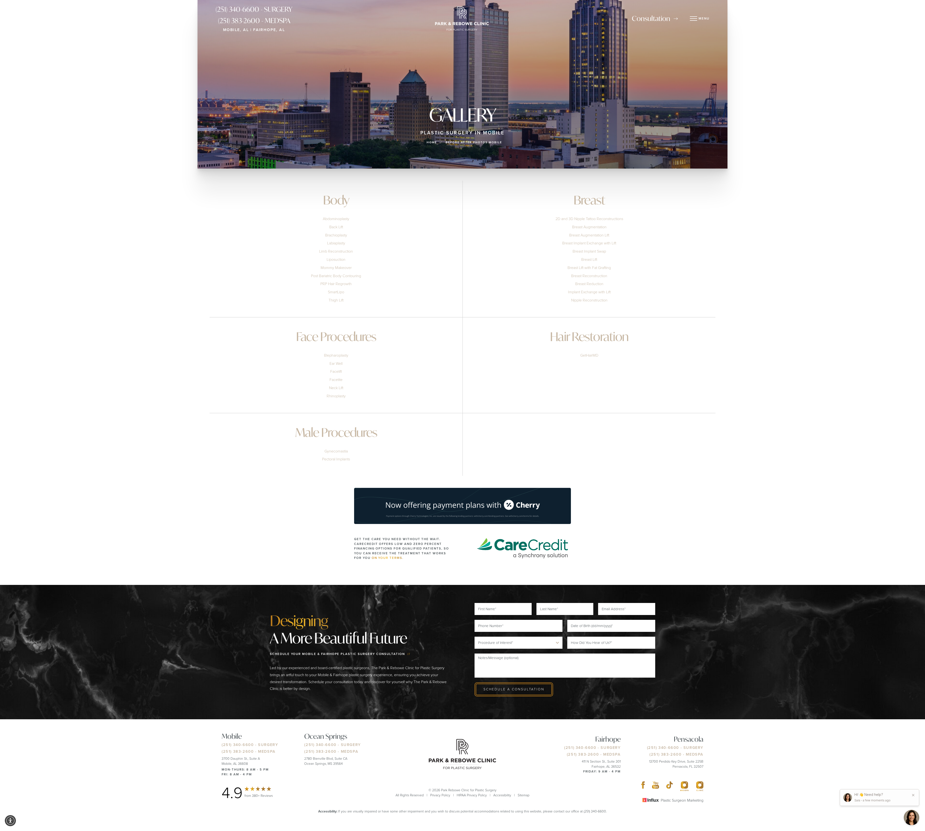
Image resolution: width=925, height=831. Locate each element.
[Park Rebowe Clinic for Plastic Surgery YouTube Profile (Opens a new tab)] (655, 786)
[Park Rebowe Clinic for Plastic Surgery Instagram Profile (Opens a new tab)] (684, 786)
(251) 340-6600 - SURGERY (254, 9)
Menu (704, 18)
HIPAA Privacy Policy (472, 795)
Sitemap (523, 795)
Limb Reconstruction (336, 251)
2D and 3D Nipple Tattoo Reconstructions (589, 219)
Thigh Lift (336, 300)
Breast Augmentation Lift (589, 235)
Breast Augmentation (589, 227)
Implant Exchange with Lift (589, 292)
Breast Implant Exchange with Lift (589, 243)
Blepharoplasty (336, 355)
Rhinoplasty (336, 396)
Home (432, 142)
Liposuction (336, 259)
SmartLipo (336, 292)
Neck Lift (336, 388)
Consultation (651, 18)
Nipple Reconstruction (589, 300)
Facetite (336, 379)
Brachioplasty (336, 235)
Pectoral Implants (336, 459)
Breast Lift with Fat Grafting (589, 267)
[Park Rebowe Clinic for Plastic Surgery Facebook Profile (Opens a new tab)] (643, 786)
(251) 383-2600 (238, 751)
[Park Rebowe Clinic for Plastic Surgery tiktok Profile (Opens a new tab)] (669, 786)
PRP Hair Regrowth (336, 284)
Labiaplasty (336, 243)
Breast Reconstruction (589, 276)
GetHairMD (589, 355)
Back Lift (336, 227)
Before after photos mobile (474, 142)
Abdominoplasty (336, 219)
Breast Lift (589, 259)
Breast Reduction (589, 284)
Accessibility (502, 795)
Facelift (336, 371)
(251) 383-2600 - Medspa (254, 20)
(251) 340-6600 (238, 744)
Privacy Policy (440, 795)
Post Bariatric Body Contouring (336, 276)
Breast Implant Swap (589, 251)
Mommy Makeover (336, 267)
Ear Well (336, 363)
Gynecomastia (336, 451)
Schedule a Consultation (513, 689)
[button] (10, 820)
